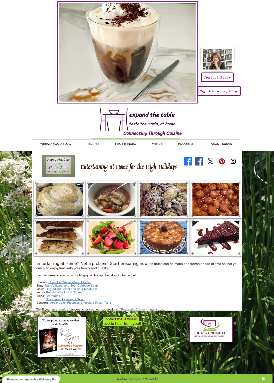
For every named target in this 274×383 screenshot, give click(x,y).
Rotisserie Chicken (133, 309)
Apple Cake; (58, 302)
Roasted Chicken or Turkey (64, 292)
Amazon (118, 338)
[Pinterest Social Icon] (222, 161)
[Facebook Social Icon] (199, 161)
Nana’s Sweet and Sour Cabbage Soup (71, 285)
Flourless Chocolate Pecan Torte (89, 302)
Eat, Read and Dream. (105, 331)
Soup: (40, 285)
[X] (210, 161)
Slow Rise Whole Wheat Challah (69, 282)
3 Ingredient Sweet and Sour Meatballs (71, 289)
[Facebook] (188, 161)
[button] (60, 199)
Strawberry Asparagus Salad (65, 299)
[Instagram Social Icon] (233, 161)
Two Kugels (53, 295)
